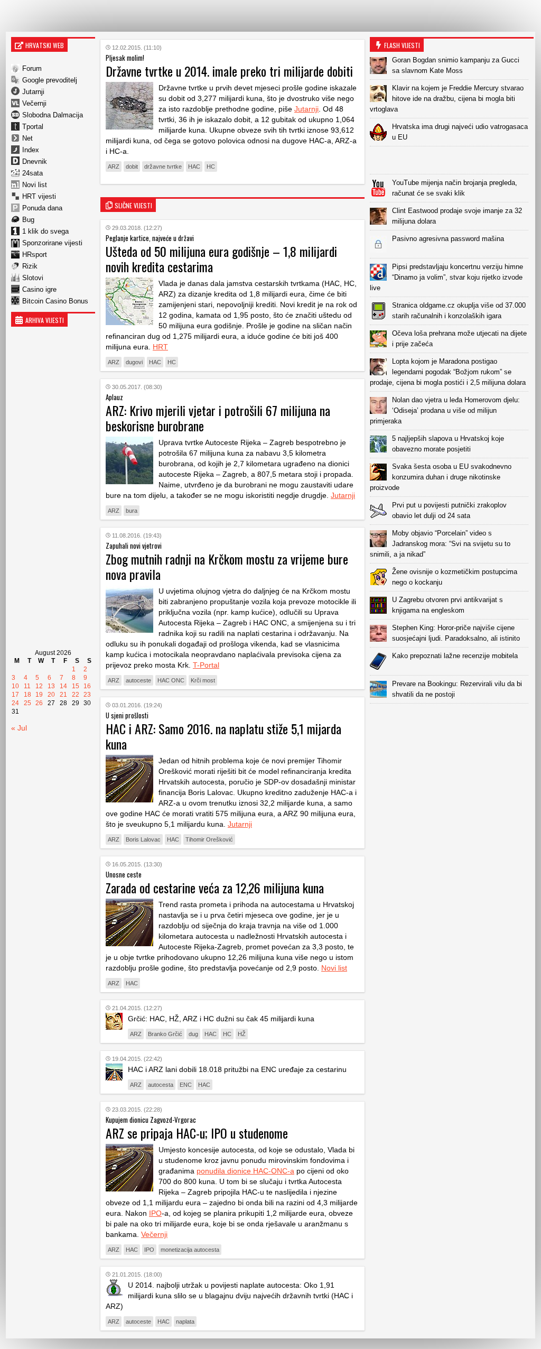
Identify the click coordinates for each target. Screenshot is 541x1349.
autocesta (160, 1085)
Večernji (34, 103)
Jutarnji (33, 92)
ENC (186, 1085)
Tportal (32, 127)
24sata (32, 173)
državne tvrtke (163, 166)
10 (15, 686)
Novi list (34, 185)
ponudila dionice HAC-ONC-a (245, 1171)
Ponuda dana (42, 208)
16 (87, 686)
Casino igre (39, 289)
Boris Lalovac (143, 839)
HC (211, 166)
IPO (155, 1213)
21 (63, 694)
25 (27, 703)
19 (39, 694)
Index (30, 150)
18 (27, 694)
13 (51, 686)
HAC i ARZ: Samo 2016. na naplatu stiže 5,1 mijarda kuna (223, 736)
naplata (185, 1321)
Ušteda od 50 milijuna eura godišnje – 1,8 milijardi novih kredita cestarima (221, 259)
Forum (32, 68)
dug (193, 1034)
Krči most (203, 680)
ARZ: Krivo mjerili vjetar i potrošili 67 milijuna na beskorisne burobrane (218, 418)
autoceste (138, 680)
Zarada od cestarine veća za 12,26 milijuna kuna (215, 887)
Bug (28, 220)
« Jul (19, 728)
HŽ (242, 1034)
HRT (160, 347)
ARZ (113, 166)
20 (51, 694)
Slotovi (32, 278)
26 (39, 703)
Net (27, 138)
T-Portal (206, 665)
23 (87, 694)
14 (63, 686)
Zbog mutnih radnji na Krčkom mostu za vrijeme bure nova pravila (227, 566)
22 (75, 694)
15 (75, 686)
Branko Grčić (165, 1034)
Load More (452, 720)
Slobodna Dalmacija (52, 115)
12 (39, 686)
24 (15, 703)
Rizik (30, 266)
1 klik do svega (45, 231)
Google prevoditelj (49, 80)
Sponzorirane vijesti (52, 243)
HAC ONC (170, 680)
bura (131, 510)
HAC (194, 166)
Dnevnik (34, 161)
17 (15, 694)
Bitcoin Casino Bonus (55, 301)
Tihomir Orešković (209, 839)
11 (27, 686)
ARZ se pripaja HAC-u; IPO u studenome (197, 1132)
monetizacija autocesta (190, 1249)
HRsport (34, 254)
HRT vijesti (39, 196)
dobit (132, 166)
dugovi (134, 362)
